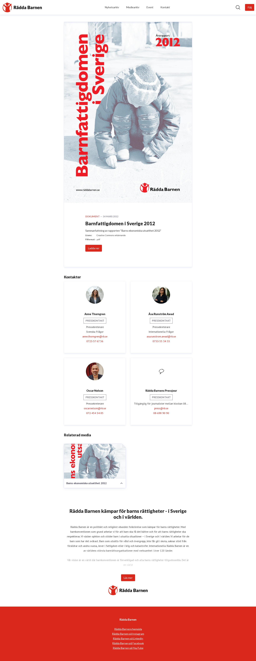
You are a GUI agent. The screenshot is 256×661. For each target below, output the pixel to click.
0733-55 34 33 (161, 341)
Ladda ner (93, 248)
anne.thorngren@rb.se (94, 336)
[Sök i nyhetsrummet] (238, 7)
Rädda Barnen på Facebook (128, 643)
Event (149, 7)
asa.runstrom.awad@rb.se (161, 336)
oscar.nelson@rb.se (95, 408)
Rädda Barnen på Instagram (128, 633)
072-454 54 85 (94, 413)
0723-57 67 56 (94, 341)
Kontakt (165, 7)
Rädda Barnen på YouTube (128, 648)
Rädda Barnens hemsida (128, 629)
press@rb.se (161, 408)
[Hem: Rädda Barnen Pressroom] (22, 7)
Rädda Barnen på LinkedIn (128, 638)
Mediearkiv (132, 7)
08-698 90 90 (161, 413)
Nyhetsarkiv (112, 7)
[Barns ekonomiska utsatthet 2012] (95, 461)
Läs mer (128, 577)
